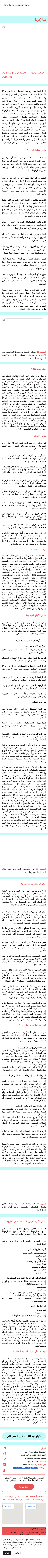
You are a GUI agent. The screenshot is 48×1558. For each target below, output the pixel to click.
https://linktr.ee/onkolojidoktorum (25, 1468)
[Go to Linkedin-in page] (4, 1449)
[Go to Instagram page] (4, 1454)
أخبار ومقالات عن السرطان (24, 1436)
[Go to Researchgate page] (4, 1466)
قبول (7, 1553)
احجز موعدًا (24, 1487)
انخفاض (18, 1553)
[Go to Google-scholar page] (4, 1470)
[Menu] (42, 8)
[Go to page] (4, 1460)
